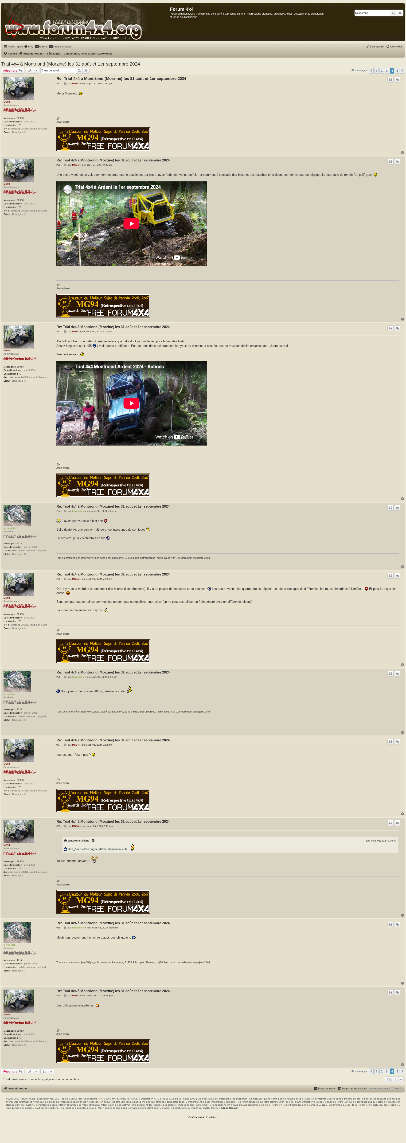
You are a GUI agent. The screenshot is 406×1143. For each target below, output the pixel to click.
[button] (371, 70)
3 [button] (387, 70)
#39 (58, 927)
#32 (58, 165)
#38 (58, 826)
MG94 (7, 102)
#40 (58, 995)
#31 (58, 83)
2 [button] (382, 70)
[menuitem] (28, 46)
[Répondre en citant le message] (390, 79)
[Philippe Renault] (228, 1108)
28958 (20, 118)
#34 (58, 511)
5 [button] (397, 70)
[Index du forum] (85, 22)
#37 (58, 745)
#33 (58, 331)
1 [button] (376, 70)
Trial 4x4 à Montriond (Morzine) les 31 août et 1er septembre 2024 (70, 64)
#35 (58, 579)
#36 (58, 677)
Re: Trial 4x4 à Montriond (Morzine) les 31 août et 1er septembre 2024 (121, 78)
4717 (19, 543)
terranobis (9, 528)
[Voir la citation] (93, 840)
